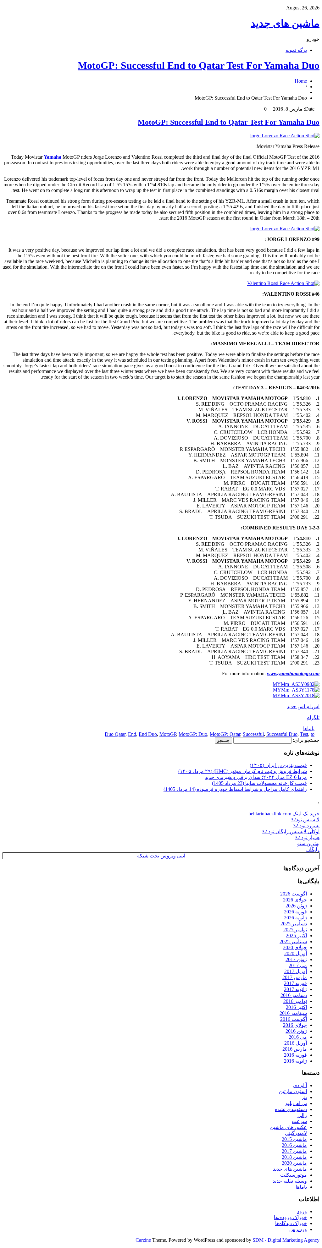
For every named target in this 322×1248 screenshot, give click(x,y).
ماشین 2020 (294, 1163)
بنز (304, 1097)
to (312, 734)
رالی (302, 1115)
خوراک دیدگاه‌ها (291, 1223)
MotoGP (167, 734)
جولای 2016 (295, 1025)
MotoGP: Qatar (225, 734)
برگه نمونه (296, 50)
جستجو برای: (306, 740)
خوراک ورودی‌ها (290, 1217)
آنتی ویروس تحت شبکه (161, 855)
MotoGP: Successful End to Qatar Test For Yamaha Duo (198, 65)
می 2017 (298, 965)
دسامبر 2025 (293, 923)
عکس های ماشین (288, 1127)
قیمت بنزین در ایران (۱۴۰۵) (278, 765)
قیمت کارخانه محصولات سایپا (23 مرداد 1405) (259, 783)
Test (304, 734)
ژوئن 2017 (296, 959)
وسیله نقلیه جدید (290, 1181)
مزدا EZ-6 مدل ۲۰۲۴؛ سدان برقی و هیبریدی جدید (256, 777)
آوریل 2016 (295, 1043)
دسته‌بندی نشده (291, 1109)
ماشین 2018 (294, 1157)
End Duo (148, 734)
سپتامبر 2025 (293, 941)
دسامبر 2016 (293, 995)
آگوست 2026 (293, 893)
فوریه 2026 (295, 911)
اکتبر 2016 (296, 1007)
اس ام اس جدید (303, 706)
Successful (253, 734)
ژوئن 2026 (296, 905)
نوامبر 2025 (295, 929)
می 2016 (298, 1037)
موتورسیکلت (293, 1175)
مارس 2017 (294, 977)
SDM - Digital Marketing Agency (286, 1240)
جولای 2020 (295, 947)
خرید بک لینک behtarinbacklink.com (283, 813)
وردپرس (298, 1229)
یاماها (308, 728)
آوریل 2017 (295, 971)
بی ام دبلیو (296, 1103)
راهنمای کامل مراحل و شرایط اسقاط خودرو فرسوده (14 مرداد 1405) (235, 789)
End (132, 734)
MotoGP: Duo (193, 734)
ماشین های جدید (285, 23)
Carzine (144, 1240)
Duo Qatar (115, 734)
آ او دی (300, 1085)
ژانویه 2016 (295, 1061)
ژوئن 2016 (296, 1031)
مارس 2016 (294, 1049)
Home (301, 81)
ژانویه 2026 (295, 917)
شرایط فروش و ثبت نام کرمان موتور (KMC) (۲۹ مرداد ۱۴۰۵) (242, 771)
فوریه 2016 (295, 1055)
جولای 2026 (295, 899)
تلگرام (313, 717)
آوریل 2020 (295, 953)
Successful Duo (281, 734)
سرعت (299, 1121)
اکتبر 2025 (296, 935)
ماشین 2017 (294, 1151)
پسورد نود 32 (306, 825)
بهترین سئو (308, 843)
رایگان (312, 849)
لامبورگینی (296, 1133)
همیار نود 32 (307, 837)
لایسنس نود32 (305, 819)
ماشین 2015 (294, 1139)
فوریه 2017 (295, 983)
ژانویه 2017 (295, 989)
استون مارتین (293, 1091)
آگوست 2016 (293, 1019)
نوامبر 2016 (295, 1001)
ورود (302, 1211)
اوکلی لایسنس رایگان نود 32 (290, 831)
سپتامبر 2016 (293, 1013)
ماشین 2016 (294, 1145)
